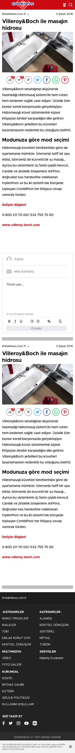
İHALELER (9, 625)
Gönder (36, 328)
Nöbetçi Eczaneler (52, 658)
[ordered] (32, 321)
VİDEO (6, 658)
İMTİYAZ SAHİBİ (13, 684)
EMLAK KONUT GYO (16, 638)
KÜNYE (7, 678)
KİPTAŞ (45, 638)
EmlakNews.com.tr (14, 14)
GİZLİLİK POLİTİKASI (16, 697)
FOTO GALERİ (11, 664)
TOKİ (5, 631)
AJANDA (46, 618)
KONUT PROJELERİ (15, 618)
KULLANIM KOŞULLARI (18, 704)
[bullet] (38, 321)
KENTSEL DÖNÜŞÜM (16, 644)
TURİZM (45, 644)
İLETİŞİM (8, 691)
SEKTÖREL (47, 631)
